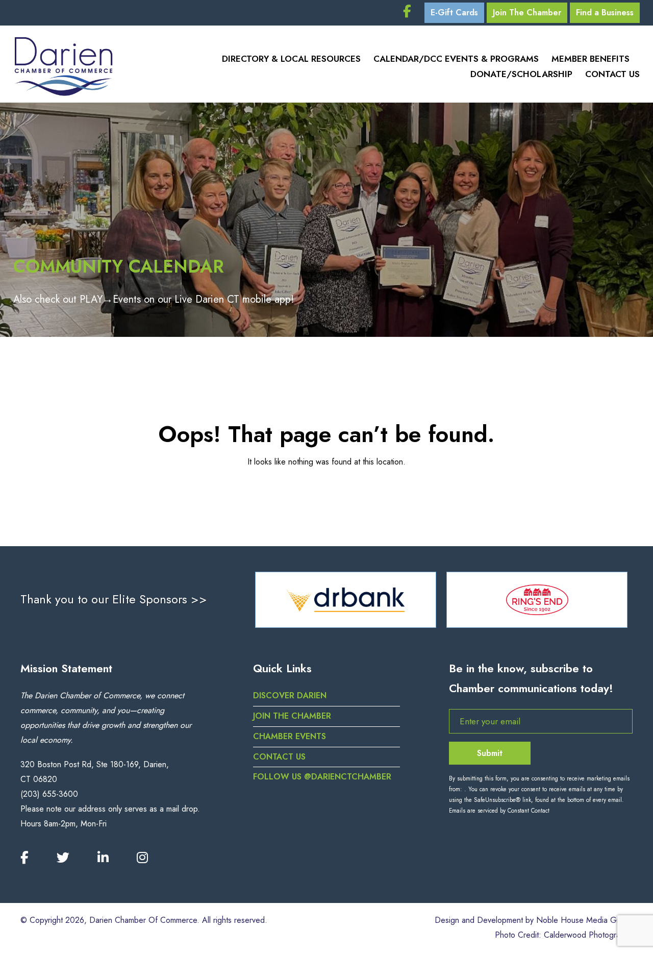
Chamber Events (289, 736)
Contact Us (612, 74)
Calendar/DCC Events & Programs (456, 59)
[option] (381, 600)
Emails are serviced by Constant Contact (499, 811)
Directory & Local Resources (291, 59)
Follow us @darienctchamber (322, 777)
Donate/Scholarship (521, 74)
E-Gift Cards (454, 12)
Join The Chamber (527, 12)
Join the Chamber (292, 716)
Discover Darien (289, 695)
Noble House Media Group (584, 920)
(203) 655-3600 (49, 794)
